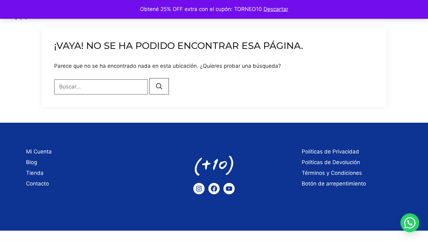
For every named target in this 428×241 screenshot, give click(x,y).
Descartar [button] (276, 9)
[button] (409, 222)
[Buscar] (159, 86)
